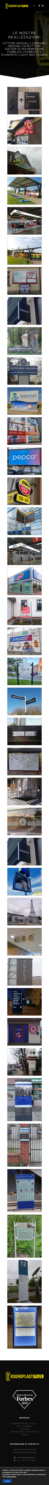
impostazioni (11, 1477)
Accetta (7, 1481)
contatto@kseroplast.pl (26, 1457)
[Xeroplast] (17, 5)
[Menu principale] (34, 5)
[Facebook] (39, 5)
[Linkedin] (42, 5)
